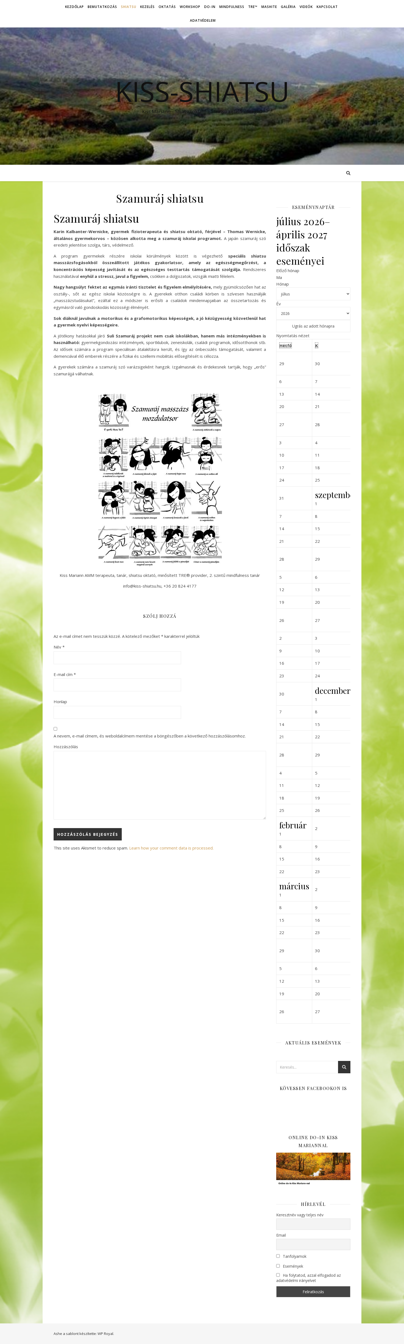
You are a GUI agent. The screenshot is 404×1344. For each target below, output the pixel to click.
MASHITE (269, 6)
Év (278, 303)
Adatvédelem (203, 20)
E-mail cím (65, 674)
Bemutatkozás (102, 6)
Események (292, 1266)
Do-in (209, 6)
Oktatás (167, 6)
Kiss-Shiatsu (202, 91)
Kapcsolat (327, 6)
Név (59, 647)
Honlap (60, 701)
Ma (279, 277)
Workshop (190, 6)
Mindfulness (231, 6)
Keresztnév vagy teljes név (299, 1214)
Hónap (282, 284)
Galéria (288, 6)
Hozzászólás (66, 746)
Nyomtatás (292, 335)
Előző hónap (287, 270)
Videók (306, 6)
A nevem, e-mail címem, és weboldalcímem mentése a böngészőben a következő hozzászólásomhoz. (150, 736)
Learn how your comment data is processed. (171, 848)
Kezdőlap (74, 6)
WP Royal (105, 1333)
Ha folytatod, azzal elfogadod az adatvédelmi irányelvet (308, 1278)
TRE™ (253, 6)
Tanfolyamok (294, 1256)
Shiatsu (128, 6)
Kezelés (147, 6)
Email (281, 1235)
